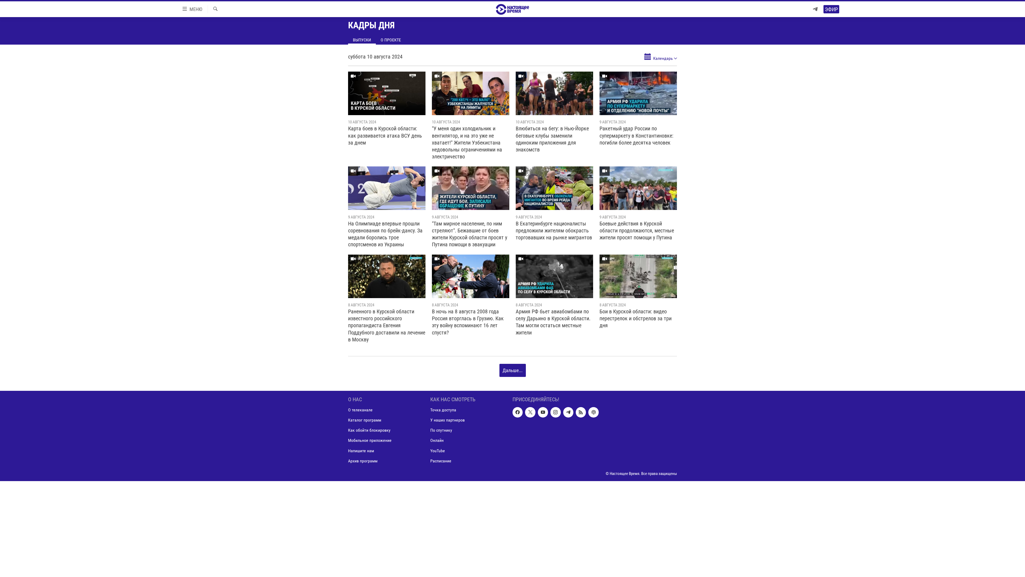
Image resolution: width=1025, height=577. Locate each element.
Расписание (440, 460)
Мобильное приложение (370, 440)
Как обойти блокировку (369, 430)
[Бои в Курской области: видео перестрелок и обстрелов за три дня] (638, 276)
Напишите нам (361, 450)
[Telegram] (815, 9)
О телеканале (360, 410)
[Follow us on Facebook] (517, 412)
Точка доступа (443, 410)
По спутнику (441, 430)
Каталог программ (364, 420)
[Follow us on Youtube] (543, 412)
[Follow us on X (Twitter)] (530, 412)
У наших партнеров (447, 420)
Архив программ (362, 460)
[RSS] (581, 412)
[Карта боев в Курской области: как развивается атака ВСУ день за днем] (386, 93)
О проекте (391, 39)
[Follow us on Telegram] (568, 412)
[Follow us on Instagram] (555, 412)
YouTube (437, 450)
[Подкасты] (593, 412)
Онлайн (437, 440)
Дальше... (513, 370)
